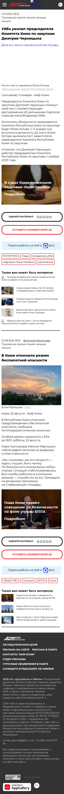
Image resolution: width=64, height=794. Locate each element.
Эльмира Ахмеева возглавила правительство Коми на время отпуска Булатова (28, 278)
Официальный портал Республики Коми (27, 89)
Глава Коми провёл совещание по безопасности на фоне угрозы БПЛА (31, 507)
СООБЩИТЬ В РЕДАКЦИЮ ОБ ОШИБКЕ (28, 668)
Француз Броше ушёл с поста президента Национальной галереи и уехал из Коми (27, 322)
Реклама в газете (44, 649)
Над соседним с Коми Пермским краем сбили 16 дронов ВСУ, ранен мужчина (37, 618)
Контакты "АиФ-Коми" (19, 654)
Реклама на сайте (16, 649)
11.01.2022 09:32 (10, 14)
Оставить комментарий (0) (32, 229)
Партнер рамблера (32, 777)
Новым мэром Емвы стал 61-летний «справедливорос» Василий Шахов (35, 289)
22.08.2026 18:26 (11, 340)
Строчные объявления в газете (25, 664)
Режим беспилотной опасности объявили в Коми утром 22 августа (34, 607)
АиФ (27, 407)
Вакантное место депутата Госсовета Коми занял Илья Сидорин (36, 311)
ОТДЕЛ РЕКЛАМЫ (14, 659)
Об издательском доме (20, 644)
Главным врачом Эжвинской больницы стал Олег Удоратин (37, 300)
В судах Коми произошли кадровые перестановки (27, 185)
